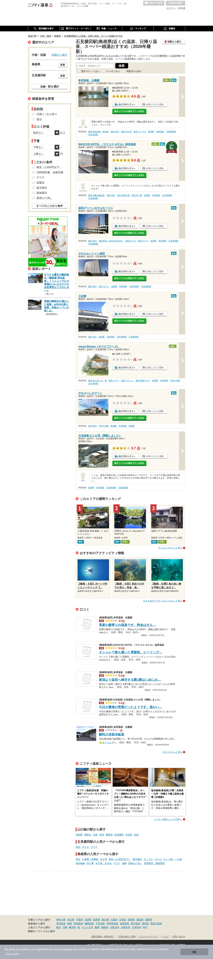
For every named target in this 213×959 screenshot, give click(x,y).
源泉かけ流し (135, 863)
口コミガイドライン (149, 936)
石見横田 (119, 834)
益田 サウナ (143, 241)
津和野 (79, 834)
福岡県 (148, 919)
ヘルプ (165, 936)
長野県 (131, 919)
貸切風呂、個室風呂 (154, 863)
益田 (136, 834)
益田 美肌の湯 (123, 195)
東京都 (105, 919)
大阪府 (113, 919)
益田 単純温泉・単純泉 (98, 131)
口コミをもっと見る (172, 752)
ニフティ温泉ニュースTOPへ (168, 819)
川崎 (65, 927)
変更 (62, 64)
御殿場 (104, 927)
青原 (101, 834)
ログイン (171, 8)
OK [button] (194, 951)
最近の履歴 (175, 3)
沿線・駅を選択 (49, 86)
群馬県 (96, 919)
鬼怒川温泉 (156, 923)
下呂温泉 (100, 923)
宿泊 (78, 847)
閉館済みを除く (134, 71)
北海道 (122, 919)
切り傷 (90, 863)
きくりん (107, 742)
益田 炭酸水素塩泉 (96, 195)
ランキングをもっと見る (170, 548)
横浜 (58, 927)
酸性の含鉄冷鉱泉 (111, 734)
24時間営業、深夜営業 (49, 172)
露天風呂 (137, 859)
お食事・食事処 (90, 859)
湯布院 (145, 923)
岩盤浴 (40, 182)
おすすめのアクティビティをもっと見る (162, 601)
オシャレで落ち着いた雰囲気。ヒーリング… (130, 652)
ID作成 (181, 8)
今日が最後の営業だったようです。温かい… (130, 707)
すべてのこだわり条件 (49, 205)
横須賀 (72, 927)
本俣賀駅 (160, 131)
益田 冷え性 (126, 131)
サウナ (94, 847)
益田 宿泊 (115, 131)
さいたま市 (87, 927)
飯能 (97, 927)
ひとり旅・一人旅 (172, 859)
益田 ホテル (130, 241)
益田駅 (151, 131)
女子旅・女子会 (103, 863)
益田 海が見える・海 (97, 380)
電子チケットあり (90, 71)
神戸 (145, 927)
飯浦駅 (114, 426)
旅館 (124, 863)
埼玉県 (70, 919)
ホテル (85, 847)
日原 (95, 834)
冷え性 (103, 859)
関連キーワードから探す (41, 931)
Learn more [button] (12, 953)
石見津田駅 (93, 134)
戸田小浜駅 (175, 380)
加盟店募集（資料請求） (103, 936)
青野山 (87, 834)
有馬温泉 (78, 923)
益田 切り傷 (137, 195)
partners (67, 949)
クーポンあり (113, 71)
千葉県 (79, 919)
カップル (148, 859)
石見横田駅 (171, 131)
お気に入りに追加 (154, 104)
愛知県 (139, 919)
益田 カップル (140, 131)
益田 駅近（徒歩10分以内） (111, 241)
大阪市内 (114, 927)
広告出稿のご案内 (127, 936)
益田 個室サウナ (143, 380)
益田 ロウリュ (127, 380)
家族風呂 (41, 192)
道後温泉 (124, 923)
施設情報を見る (125, 104)
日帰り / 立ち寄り (46, 114)
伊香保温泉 (112, 923)
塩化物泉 (80, 863)
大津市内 (136, 927)
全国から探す (59, 54)
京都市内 (125, 927)
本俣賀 (128, 834)
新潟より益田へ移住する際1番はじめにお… (130, 679)
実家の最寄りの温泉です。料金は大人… (127, 625)
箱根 (69, 923)
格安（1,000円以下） (120, 859)
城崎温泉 (89, 923)
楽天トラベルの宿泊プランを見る (129, 111)
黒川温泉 (135, 923)
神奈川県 (61, 919)
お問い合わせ (178, 936)
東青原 (109, 834)
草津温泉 (61, 923)
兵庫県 (88, 919)
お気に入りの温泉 (153, 3)
